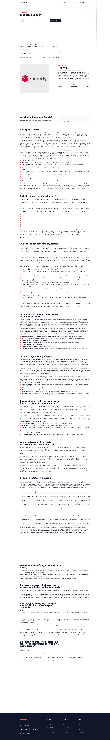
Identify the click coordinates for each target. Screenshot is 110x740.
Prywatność (81, 727)
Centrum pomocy (66, 729)
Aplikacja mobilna (50, 729)
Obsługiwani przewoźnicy (68, 724)
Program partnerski (81, 2)
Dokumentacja (66, 727)
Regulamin (81, 729)
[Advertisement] (54, 33)
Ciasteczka (81, 732)
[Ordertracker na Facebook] (28, 733)
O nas (80, 724)
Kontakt (80, 722)
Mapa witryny (65, 732)
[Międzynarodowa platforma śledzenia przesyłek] (24, 2)
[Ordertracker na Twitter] (26, 733)
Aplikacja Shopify (65, 2)
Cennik (73, 2)
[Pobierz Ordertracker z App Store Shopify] (30, 733)
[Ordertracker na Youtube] (23, 733)
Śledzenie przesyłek (51, 722)
